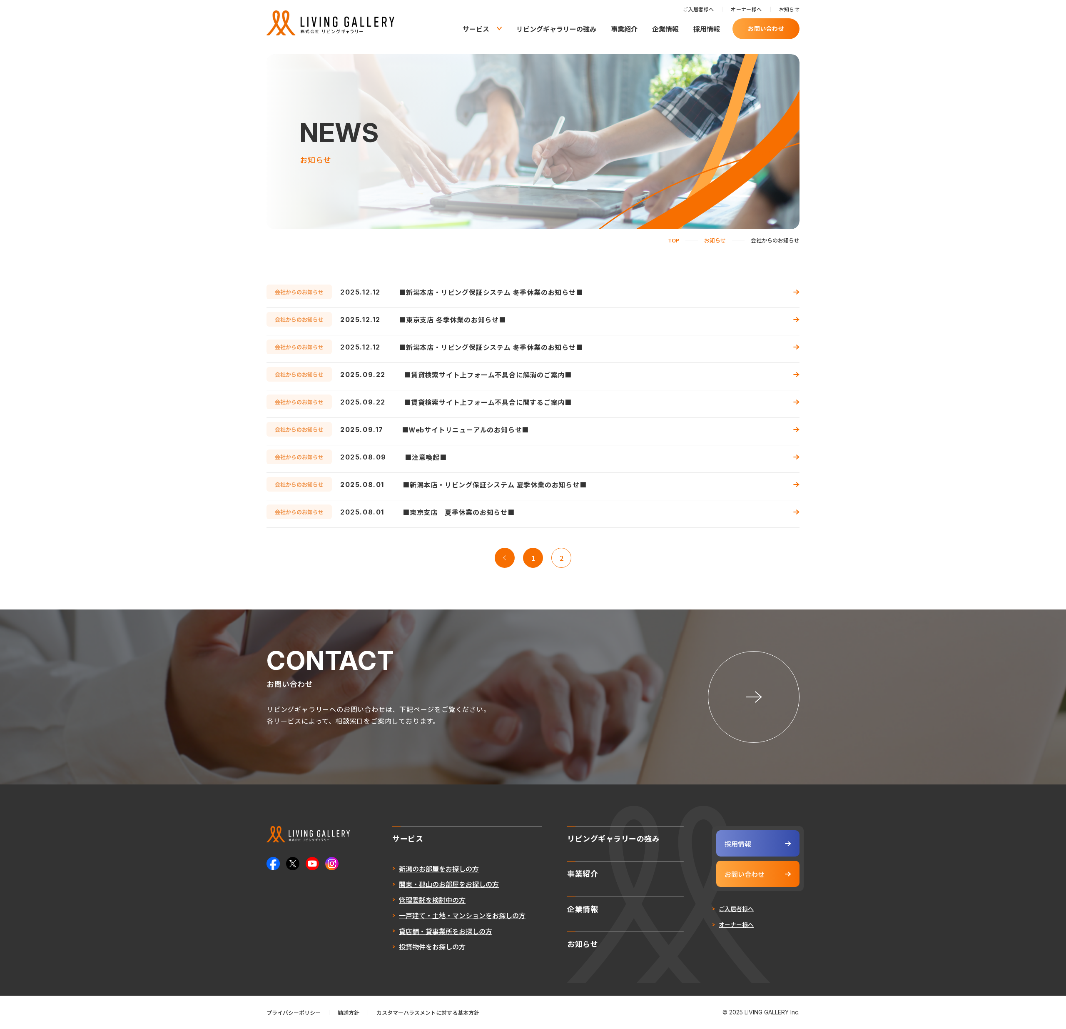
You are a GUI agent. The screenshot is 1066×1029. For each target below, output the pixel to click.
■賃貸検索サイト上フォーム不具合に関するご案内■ (488, 402)
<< (505, 558)
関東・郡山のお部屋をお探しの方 (449, 884)
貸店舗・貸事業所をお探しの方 (445, 931)
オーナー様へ (746, 8)
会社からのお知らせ (299, 292)
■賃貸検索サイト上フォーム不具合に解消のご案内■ (488, 375)
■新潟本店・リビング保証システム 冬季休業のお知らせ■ (491, 292)
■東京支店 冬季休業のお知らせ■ (452, 320)
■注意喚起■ (426, 457)
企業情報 (665, 29)
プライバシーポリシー (293, 1012)
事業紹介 (624, 29)
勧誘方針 (348, 1012)
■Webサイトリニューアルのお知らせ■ (465, 430)
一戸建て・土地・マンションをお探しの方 (462, 915)
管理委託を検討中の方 (432, 900)
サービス (476, 28)
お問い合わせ (766, 28)
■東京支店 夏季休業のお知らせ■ (459, 512)
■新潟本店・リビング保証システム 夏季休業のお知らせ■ (495, 485)
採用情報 (706, 29)
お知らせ (789, 8)
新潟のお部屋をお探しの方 (439, 869)
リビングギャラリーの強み (556, 29)
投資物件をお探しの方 (432, 947)
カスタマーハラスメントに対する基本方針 (427, 1012)
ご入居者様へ (698, 8)
